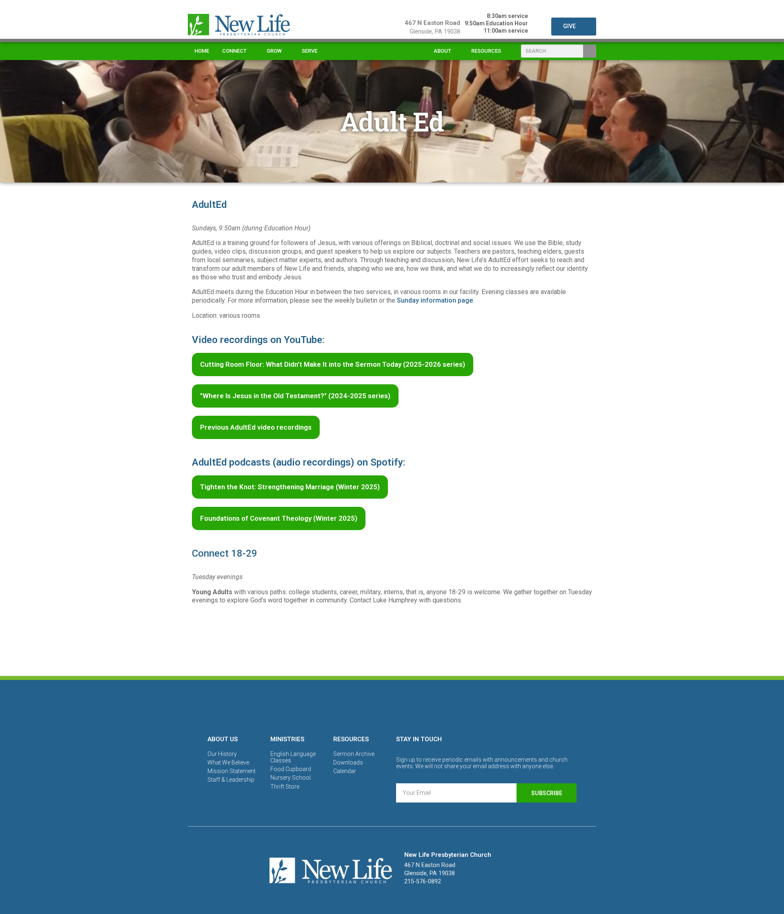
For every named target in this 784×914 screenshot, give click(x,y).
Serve (309, 51)
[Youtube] (420, 706)
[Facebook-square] (364, 706)
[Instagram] (392, 706)
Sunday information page (435, 300)
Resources (486, 51)
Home (201, 51)
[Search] (589, 51)
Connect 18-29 (224, 553)
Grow (274, 51)
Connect (234, 51)
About (442, 51)
